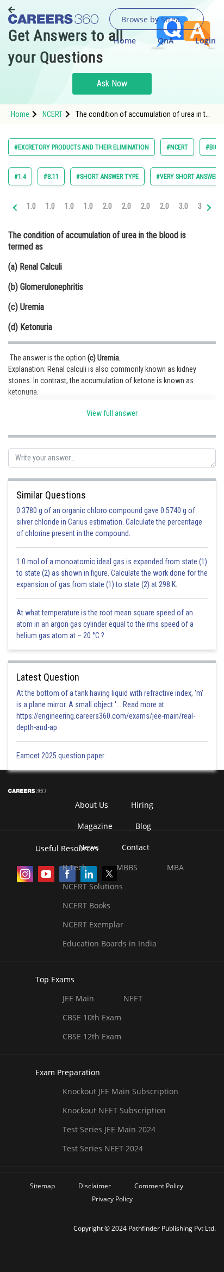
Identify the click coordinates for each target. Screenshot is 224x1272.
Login (205, 40)
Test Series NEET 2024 (103, 1148)
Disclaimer (94, 1185)
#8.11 (51, 176)
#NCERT (177, 147)
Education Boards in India (110, 943)
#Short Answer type (107, 176)
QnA (165, 40)
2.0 (107, 206)
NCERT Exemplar (93, 924)
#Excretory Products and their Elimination (81, 147)
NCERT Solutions (93, 886)
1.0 (31, 206)
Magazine (95, 826)
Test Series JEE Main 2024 (109, 1129)
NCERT (52, 114)
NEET (132, 998)
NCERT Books (86, 905)
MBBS (127, 867)
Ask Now (112, 83)
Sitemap (42, 1185)
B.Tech (75, 867)
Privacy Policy (112, 1199)
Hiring (142, 805)
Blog (143, 826)
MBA (175, 867)
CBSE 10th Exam (92, 1017)
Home (125, 40)
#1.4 (20, 176)
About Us (91, 805)
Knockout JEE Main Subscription (120, 1091)
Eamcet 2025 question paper (61, 755)
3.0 (183, 206)
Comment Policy (158, 1185)
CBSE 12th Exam (92, 1036)
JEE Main (78, 998)
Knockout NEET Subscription (114, 1110)
